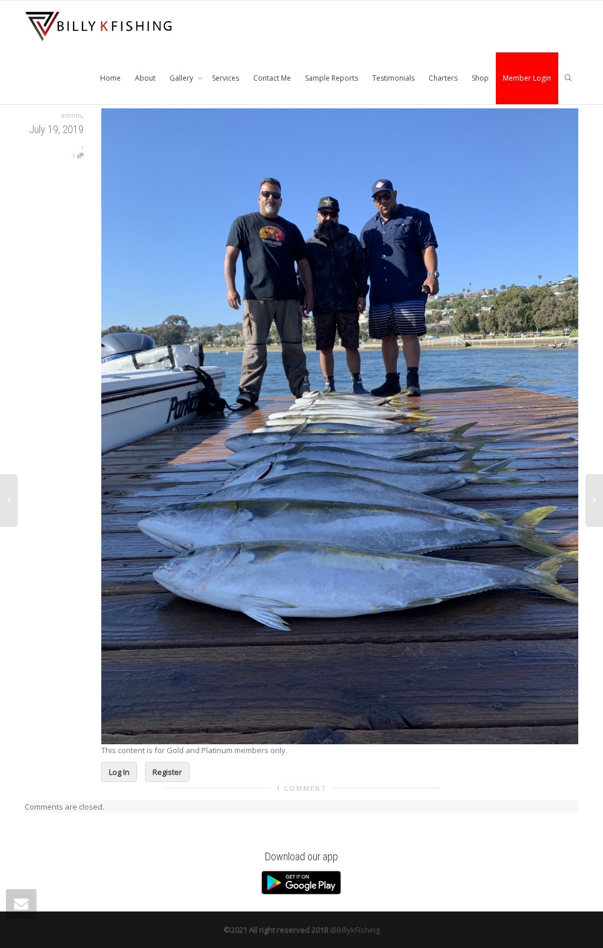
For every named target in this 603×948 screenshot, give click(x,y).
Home (110, 78)
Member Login (527, 78)
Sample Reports (331, 78)
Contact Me (272, 78)
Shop (480, 78)
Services (225, 78)
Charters (443, 78)
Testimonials (393, 78)
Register (167, 772)
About (145, 78)
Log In (119, 772)
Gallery (182, 78)
